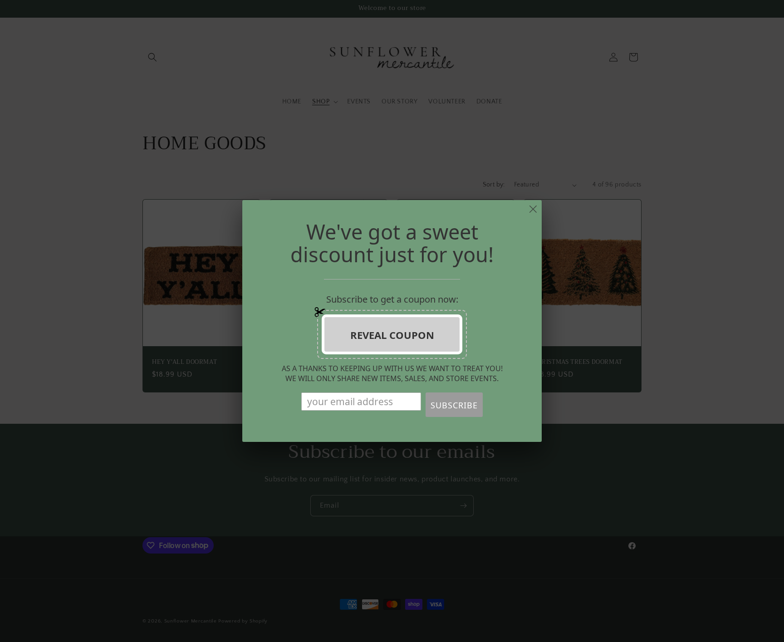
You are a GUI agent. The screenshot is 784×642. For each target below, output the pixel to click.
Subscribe (454, 405)
